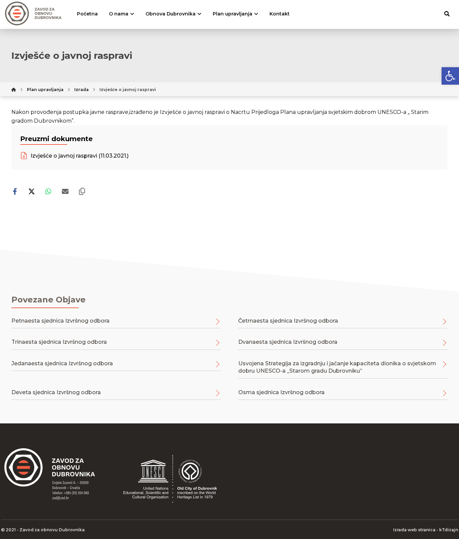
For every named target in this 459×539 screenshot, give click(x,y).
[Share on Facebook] (15, 191)
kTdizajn (448, 529)
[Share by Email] (65, 191)
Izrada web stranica (414, 529)
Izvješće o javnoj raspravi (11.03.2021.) (79, 156)
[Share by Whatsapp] (48, 191)
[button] (450, 76)
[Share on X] (31, 191)
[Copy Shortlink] (82, 191)
